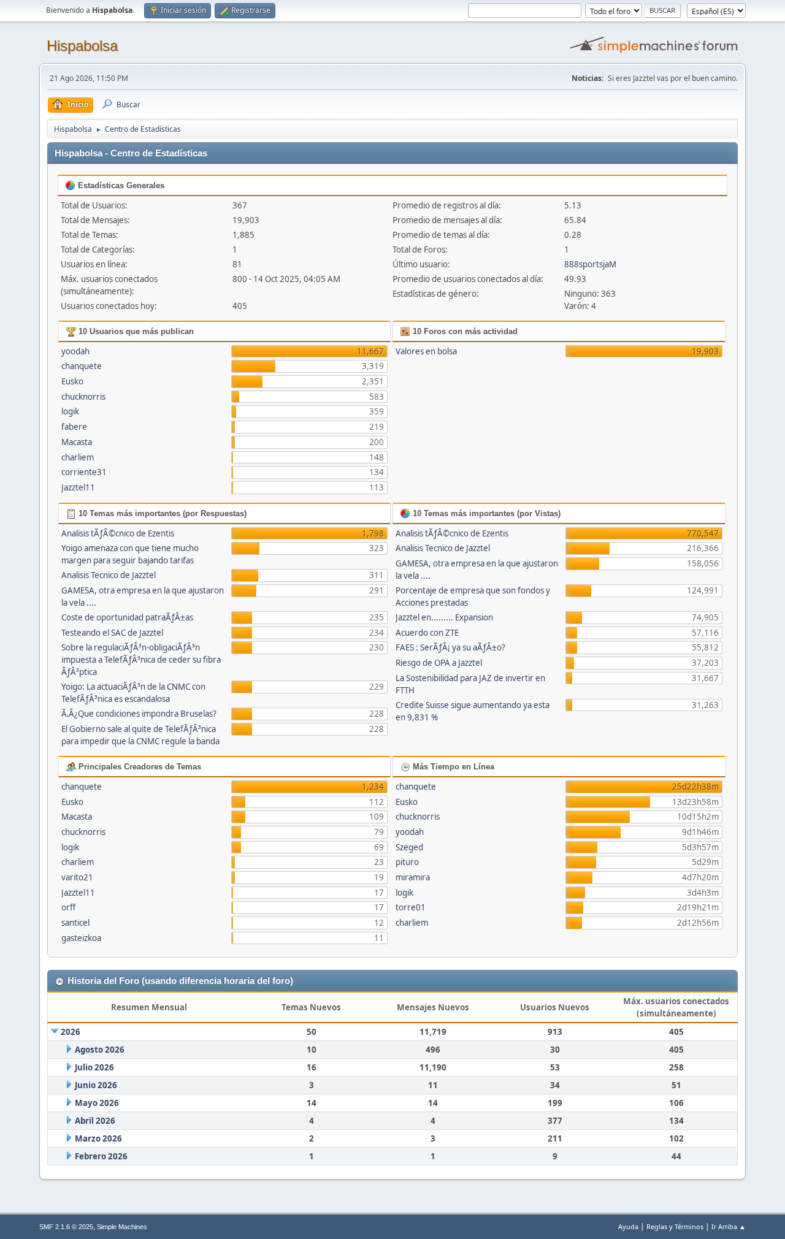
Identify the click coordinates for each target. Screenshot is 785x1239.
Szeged (409, 847)
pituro (407, 861)
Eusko (72, 381)
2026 (70, 1031)
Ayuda (628, 1226)
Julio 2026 (94, 1067)
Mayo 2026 (97, 1102)
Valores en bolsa (426, 351)
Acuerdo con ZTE (427, 632)
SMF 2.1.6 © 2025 (66, 1226)
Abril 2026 (95, 1120)
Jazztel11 (78, 487)
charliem (77, 457)
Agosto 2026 (99, 1049)
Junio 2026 (96, 1085)
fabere (74, 426)
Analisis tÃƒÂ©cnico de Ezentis (117, 533)
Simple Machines (122, 1226)
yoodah (75, 351)
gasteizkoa (81, 938)
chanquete (81, 366)
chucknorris (83, 396)
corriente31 (84, 472)
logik (70, 411)
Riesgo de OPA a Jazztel (439, 662)
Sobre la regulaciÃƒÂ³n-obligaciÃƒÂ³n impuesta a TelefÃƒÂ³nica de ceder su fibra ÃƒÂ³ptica (141, 659)
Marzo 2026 (98, 1138)
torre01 (411, 907)
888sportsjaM (590, 264)
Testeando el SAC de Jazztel (112, 632)
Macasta (76, 442)
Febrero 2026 (101, 1156)
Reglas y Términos (674, 1226)
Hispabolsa (82, 45)
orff (68, 907)
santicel (75, 922)
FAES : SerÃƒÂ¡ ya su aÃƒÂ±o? (450, 647)
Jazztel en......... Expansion (444, 617)
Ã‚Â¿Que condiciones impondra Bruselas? (138, 713)
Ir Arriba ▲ (728, 1226)
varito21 (77, 877)
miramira (413, 877)
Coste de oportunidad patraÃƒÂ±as (127, 617)
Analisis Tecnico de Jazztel (108, 575)
